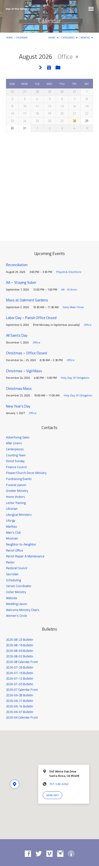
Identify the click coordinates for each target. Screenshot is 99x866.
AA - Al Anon (69, 289)
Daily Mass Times (73, 307)
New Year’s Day (18, 406)
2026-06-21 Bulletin (19, 700)
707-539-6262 (58, 784)
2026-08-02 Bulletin (19, 656)
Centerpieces (15, 449)
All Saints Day (16, 335)
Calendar (21, 37)
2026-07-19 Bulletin (19, 672)
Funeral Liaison (16, 484)
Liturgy (10, 520)
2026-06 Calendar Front (22, 717)
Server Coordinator (18, 585)
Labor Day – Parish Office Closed (31, 317)
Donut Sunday (15, 460)
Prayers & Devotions (68, 272)
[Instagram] (60, 854)
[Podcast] (71, 854)
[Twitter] (39, 854)
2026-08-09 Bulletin (19, 650)
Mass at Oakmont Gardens (27, 300)
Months (85, 37)
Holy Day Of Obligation (75, 378)
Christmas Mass (19, 388)
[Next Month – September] (40, 68)
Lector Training (16, 502)
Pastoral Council (16, 568)
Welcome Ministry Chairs (22, 609)
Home (9, 37)
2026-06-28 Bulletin (19, 695)
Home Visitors (15, 496)
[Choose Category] (58, 67)
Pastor (10, 562)
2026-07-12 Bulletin (19, 678)
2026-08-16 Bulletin (19, 645)
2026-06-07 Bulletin (19, 711)
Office (87, 325)
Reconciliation (17, 265)
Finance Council (16, 467)
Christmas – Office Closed (26, 353)
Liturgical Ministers (19, 514)
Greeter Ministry (17, 490)
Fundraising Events (19, 478)
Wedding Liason (16, 603)
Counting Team (16, 455)
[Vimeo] (49, 854)
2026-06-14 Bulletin (19, 706)
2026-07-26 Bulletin (19, 667)
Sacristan (12, 574)
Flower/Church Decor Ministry (26, 472)
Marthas (11, 526)
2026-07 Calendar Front (22, 689)
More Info (52, 795)
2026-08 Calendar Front (22, 661)
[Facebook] (28, 854)
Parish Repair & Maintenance (25, 556)
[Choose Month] (49, 67)
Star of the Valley (16, 8)
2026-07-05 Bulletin (19, 684)
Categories (68, 37)
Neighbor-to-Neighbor (21, 544)
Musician (12, 538)
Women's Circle (16, 615)
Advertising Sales (18, 437)
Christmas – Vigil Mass (24, 371)
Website (11, 598)
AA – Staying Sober (21, 282)
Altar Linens (14, 443)
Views (52, 37)
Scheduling (13, 580)
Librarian (12, 508)
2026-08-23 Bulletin (19, 639)
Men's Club (13, 532)
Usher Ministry (16, 591)
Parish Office (14, 550)
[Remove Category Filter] (77, 57)
